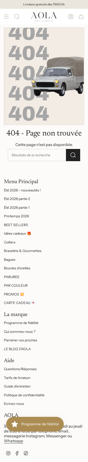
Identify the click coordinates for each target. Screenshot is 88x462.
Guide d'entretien (17, 386)
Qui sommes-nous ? (19, 331)
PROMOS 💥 (14, 294)
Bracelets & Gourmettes (23, 251)
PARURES (11, 277)
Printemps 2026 (16, 216)
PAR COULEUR (16, 285)
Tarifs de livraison (17, 378)
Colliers (9, 242)
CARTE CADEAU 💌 (19, 303)
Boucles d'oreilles (17, 268)
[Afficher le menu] (6, 16)
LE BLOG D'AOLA (17, 349)
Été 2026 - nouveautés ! (22, 190)
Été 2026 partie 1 (16, 207)
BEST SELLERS (16, 225)
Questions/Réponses (20, 369)
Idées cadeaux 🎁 (17, 233)
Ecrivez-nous (14, 403)
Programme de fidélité (21, 323)
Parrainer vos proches (20, 340)
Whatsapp (13, 440)
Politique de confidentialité (24, 395)
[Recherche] (17, 16)
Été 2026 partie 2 (17, 199)
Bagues (9, 259)
